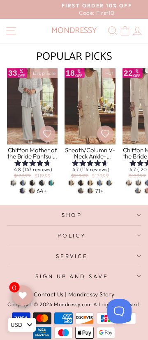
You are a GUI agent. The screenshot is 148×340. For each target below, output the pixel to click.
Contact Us (49, 294)
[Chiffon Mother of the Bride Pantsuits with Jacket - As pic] (129, 183)
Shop (72, 215)
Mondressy (74, 30)
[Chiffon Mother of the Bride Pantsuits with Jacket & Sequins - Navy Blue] (42, 183)
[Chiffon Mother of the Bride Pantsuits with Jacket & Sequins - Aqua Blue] (51, 183)
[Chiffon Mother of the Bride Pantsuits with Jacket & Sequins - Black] (32, 183)
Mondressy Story (91, 294)
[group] (32, 167)
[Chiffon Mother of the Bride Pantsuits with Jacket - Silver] (138, 183)
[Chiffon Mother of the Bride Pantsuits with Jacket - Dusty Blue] (138, 191)
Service (72, 256)
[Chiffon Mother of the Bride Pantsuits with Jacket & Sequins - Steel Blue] (23, 183)
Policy (72, 235)
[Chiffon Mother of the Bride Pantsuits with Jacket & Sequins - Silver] (13, 183)
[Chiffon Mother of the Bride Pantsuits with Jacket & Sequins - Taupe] (32, 191)
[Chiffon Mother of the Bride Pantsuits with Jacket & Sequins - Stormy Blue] (22, 191)
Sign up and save (72, 276)
